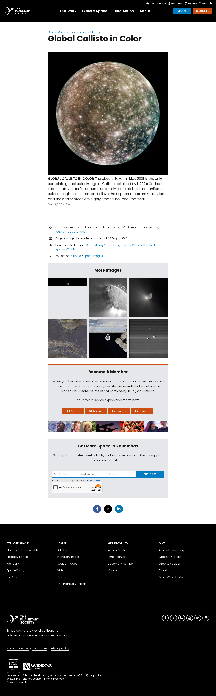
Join (182, 11)
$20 (119, 411)
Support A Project (171, 557)
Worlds (70, 249)
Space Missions (17, 557)
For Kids (12, 577)
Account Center (18, 648)
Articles (62, 550)
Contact (114, 570)
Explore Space (94, 11)
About (145, 11)
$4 (73, 411)
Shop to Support (170, 564)
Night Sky (13, 564)
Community (158, 3)
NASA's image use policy (71, 232)
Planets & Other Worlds (22, 550)
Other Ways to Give (172, 577)
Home (77, 256)
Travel (163, 570)
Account (177, 3)
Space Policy (15, 570)
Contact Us (39, 648)
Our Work (68, 11)
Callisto (137, 245)
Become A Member (121, 564)
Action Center (117, 550)
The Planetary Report (71, 584)
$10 (95, 411)
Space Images (93, 256)
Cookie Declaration (18, 682)
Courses (63, 577)
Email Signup (116, 557)
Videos (62, 570)
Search (207, 3)
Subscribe (150, 474)
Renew (192, 3)
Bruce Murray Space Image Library (74, 32)
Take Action (123, 11)
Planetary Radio (68, 557)
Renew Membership (172, 550)
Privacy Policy (95, 480)
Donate (202, 11)
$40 (141, 411)
